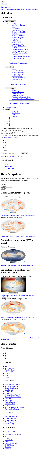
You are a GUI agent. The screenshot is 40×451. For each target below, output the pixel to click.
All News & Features (18, 25)
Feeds (6, 375)
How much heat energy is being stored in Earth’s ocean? (18, 215)
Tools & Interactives (18, 77)
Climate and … (9, 393)
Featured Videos (10, 404)
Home (14, 23)
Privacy (7, 438)
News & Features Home (12, 384)
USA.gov (8, 448)
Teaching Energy (17, 95)
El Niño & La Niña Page (20, 51)
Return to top (5, 340)
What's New (16, 113)
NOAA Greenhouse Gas (20, 53)
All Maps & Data (17, 70)
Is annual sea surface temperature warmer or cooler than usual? (20, 338)
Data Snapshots (17, 79)
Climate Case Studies (18, 35)
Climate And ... (17, 34)
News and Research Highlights (14, 407)
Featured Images (17, 44)
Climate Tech (16, 42)
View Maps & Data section (17, 84)
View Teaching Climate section (19, 103)
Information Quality (11, 443)
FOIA (6, 441)
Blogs (14, 27)
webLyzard (11, 156)
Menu (3, 2)
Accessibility (9, 440)
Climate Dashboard (18, 37)
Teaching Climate (10, 88)
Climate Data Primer (18, 74)
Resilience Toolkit (10, 107)
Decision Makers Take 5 (19, 46)
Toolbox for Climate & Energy (21, 97)
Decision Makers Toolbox (20, 49)
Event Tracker (16, 41)
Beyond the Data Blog (19, 32)
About (7, 109)
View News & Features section (19, 63)
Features (15, 55)
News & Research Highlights (21, 56)
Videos (14, 48)
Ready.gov (8, 447)
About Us (15, 111)
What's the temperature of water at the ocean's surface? (17, 266)
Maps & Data (9, 67)
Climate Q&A (16, 39)
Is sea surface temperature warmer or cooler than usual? (18, 317)
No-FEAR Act (9, 445)
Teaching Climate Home (12, 431)
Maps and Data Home (11, 417)
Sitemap (14, 116)
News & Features (10, 21)
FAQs (14, 114)
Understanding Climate (19, 58)
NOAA (7, 436)
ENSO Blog (16, 28)
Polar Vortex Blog (17, 30)
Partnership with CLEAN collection (23, 99)
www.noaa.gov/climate (11, 137)
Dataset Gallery (17, 76)
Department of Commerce (13, 434)
